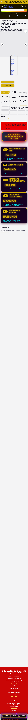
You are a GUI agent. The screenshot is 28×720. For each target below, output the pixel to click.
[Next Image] (25, 44)
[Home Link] (9, 6)
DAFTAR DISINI (7, 82)
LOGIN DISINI (8, 85)
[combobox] (12, 10)
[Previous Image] (2, 44)
